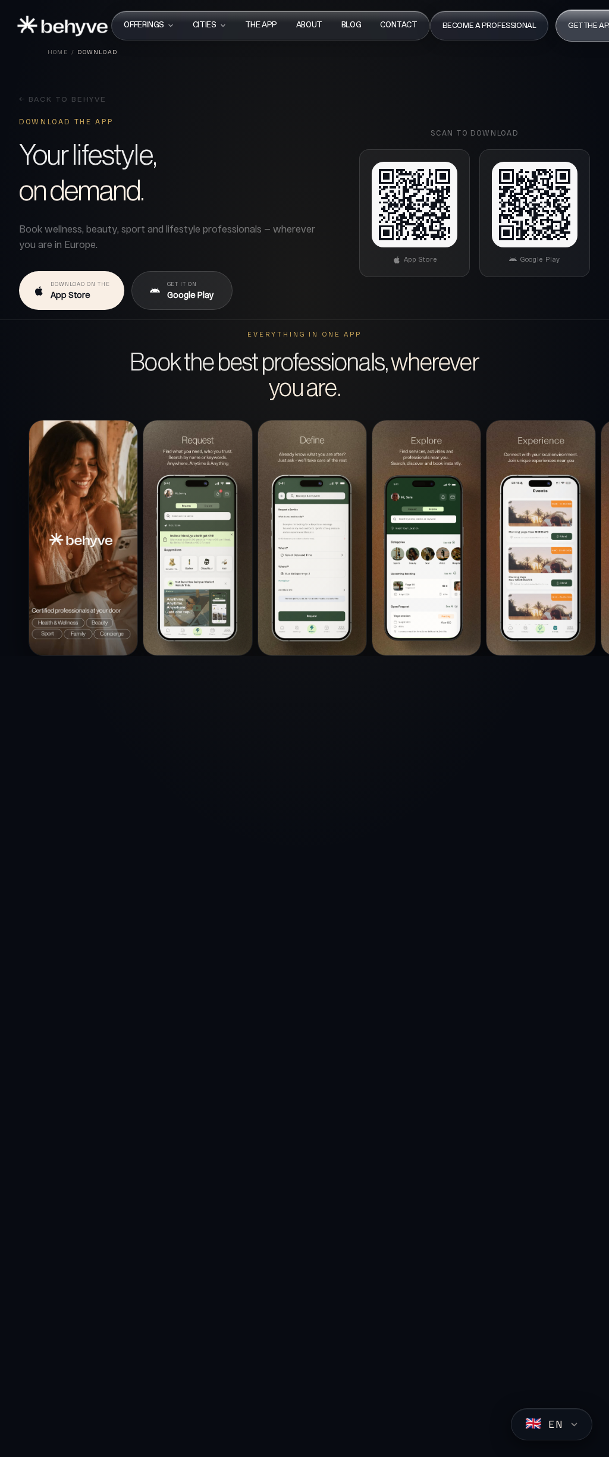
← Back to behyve (62, 99)
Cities (204, 25)
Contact (398, 25)
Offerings (144, 25)
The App (261, 25)
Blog (351, 25)
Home (58, 51)
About (309, 25)
